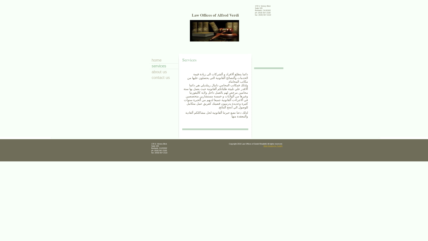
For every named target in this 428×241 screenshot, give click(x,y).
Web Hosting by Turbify (273, 146)
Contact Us (161, 77)
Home (157, 60)
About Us (159, 72)
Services (159, 66)
